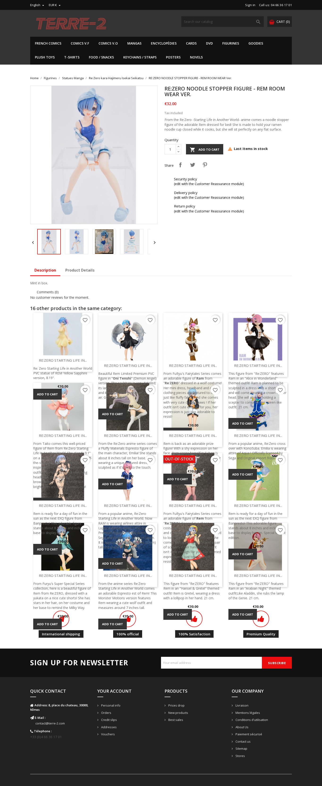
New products (178, 713)
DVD (209, 43)
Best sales (175, 720)
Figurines (230, 43)
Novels (196, 57)
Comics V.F (80, 43)
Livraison (241, 705)
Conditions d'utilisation (251, 720)
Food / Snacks (101, 57)
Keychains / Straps (140, 57)
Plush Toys (45, 57)
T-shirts (71, 57)
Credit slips (108, 720)
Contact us (243, 741)
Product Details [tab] (80, 270)
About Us (241, 727)
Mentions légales (247, 713)
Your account (114, 691)
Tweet (192, 165)
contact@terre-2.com (50, 723)
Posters (173, 57)
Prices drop (176, 705)
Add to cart (204, 150)
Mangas (134, 43)
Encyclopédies (164, 43)
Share (180, 165)
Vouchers (107, 734)
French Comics (48, 43)
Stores (240, 756)
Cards (191, 43)
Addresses (108, 727)
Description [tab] (45, 270)
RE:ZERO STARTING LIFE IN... (63, 360)
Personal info (110, 705)
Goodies (255, 43)
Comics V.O (108, 43)
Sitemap (241, 748)
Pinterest (205, 165)
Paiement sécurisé (248, 734)
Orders (105, 713)
